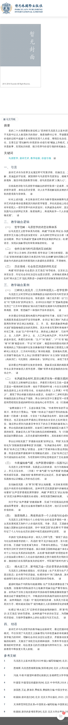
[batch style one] (61, 716)
